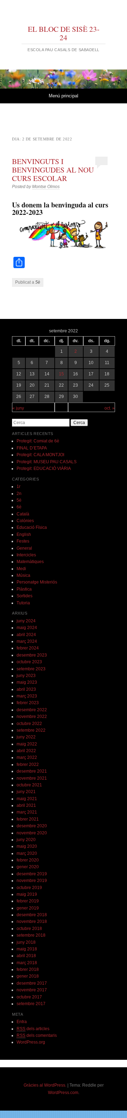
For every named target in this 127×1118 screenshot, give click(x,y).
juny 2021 (26, 791)
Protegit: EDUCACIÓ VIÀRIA (44, 468)
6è (19, 506)
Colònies (25, 520)
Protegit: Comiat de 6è (38, 441)
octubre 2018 (29, 928)
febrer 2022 (28, 764)
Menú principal (63, 95)
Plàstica (24, 589)
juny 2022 (26, 737)
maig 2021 (27, 798)
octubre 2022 (29, 723)
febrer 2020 (28, 860)
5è (37, 282)
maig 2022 (27, 744)
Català (23, 514)
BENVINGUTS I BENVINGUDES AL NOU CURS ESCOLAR (53, 169)
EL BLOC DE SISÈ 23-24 (63, 33)
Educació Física (32, 527)
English (24, 534)
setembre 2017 (31, 1003)
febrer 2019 (28, 901)
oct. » (109, 408)
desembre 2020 (32, 825)
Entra (22, 1021)
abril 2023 (26, 689)
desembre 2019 (32, 873)
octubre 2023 (29, 661)
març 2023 (27, 696)
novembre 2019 (32, 880)
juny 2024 (26, 620)
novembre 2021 (32, 778)
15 (61, 373)
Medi (21, 568)
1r (18, 486)
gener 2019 (28, 908)
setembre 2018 (31, 935)
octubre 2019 (29, 887)
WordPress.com (63, 1092)
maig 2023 (27, 682)
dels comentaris (37, 1035)
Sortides (24, 595)
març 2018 (27, 962)
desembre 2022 (32, 709)
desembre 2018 (32, 914)
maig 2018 (27, 949)
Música (23, 575)
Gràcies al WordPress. (45, 1085)
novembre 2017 (32, 989)
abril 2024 (26, 634)
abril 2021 (26, 805)
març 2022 (27, 757)
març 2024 (27, 641)
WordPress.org (31, 1042)
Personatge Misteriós (37, 582)
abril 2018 (26, 955)
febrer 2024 (28, 648)
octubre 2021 (29, 784)
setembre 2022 (31, 730)
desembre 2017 (32, 983)
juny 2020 (26, 839)
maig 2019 (27, 894)
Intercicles (26, 554)
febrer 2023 (28, 702)
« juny (18, 408)
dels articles (33, 1028)
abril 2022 (26, 750)
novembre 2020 (32, 832)
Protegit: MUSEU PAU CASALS (47, 461)
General (24, 548)
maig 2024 (27, 627)
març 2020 (27, 853)
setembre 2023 (31, 668)
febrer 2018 (28, 969)
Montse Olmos (46, 186)
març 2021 (27, 812)
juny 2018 (26, 942)
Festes (23, 541)
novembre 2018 (32, 921)
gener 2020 (28, 866)
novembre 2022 (32, 716)
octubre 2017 (29, 997)
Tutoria (23, 602)
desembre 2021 (32, 771)
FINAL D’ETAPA (32, 448)
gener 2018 (28, 976)
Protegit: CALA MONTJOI (40, 454)
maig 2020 (27, 846)
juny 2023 (26, 675)
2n (19, 493)
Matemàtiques (30, 561)
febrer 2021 (28, 819)
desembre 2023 (32, 655)
